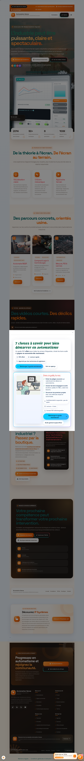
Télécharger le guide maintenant (30, 366)
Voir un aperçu (50, 366)
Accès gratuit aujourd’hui (53, 423)
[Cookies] (3, 757)
